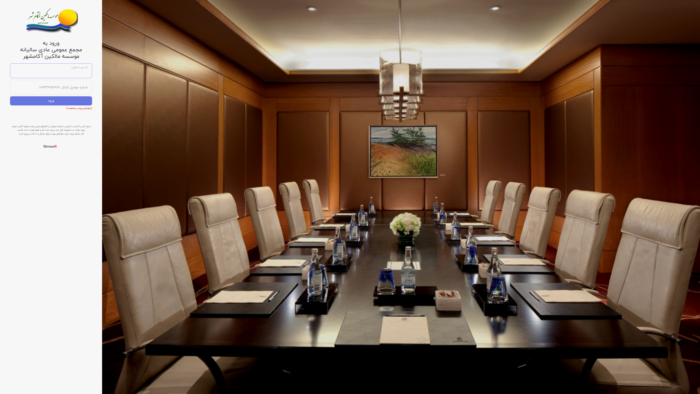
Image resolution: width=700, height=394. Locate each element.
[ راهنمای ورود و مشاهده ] (79, 108)
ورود (51, 100)
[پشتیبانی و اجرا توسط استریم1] (51, 146)
